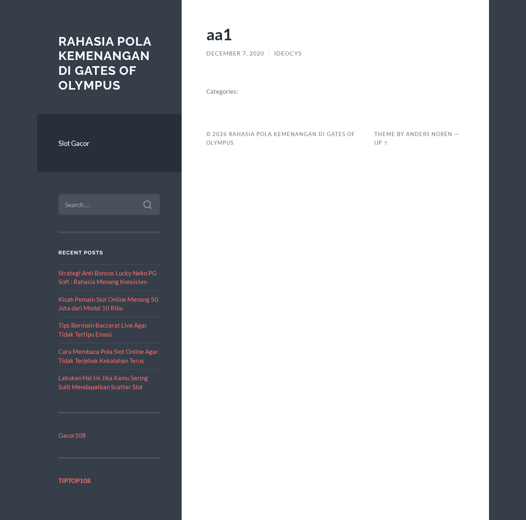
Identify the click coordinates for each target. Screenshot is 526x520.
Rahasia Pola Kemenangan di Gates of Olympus (104, 63)
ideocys (288, 53)
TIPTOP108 (74, 480)
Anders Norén (429, 134)
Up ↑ (381, 142)
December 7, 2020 (235, 53)
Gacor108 (72, 435)
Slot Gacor (74, 143)
